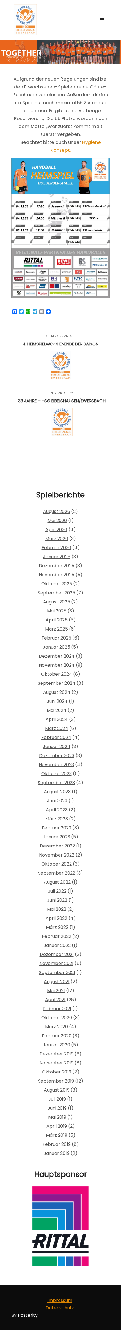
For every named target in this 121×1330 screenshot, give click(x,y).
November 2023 (56, 764)
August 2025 (56, 602)
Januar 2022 (57, 945)
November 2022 (56, 855)
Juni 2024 (57, 701)
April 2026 (56, 529)
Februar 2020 (56, 1036)
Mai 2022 (56, 909)
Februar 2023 (56, 828)
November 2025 (56, 574)
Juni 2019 (57, 1108)
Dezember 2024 (57, 656)
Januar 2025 (56, 647)
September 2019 (56, 1081)
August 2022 (57, 882)
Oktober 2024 (56, 674)
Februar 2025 (56, 638)
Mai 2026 (57, 520)
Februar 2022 (56, 936)
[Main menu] (102, 19)
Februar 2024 (56, 737)
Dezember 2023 (56, 755)
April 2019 (56, 1126)
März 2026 (56, 538)
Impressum (59, 1300)
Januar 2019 (57, 1153)
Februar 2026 (56, 547)
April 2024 (57, 719)
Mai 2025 (56, 611)
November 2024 (57, 665)
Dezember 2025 (56, 565)
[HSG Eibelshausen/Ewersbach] (25, 20)
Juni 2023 (57, 800)
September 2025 (56, 593)
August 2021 (57, 981)
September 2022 (56, 873)
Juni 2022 (57, 900)
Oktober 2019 (56, 1072)
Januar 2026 (56, 556)
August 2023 (57, 791)
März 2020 (56, 1026)
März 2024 (56, 728)
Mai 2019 (57, 1117)
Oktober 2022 (56, 864)
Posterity (28, 1315)
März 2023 (56, 819)
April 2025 (57, 620)
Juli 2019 (57, 1099)
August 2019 (57, 1090)
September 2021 (57, 972)
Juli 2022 (57, 891)
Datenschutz (60, 1308)
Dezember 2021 (57, 954)
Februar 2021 (57, 1008)
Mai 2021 (56, 990)
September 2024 (56, 683)
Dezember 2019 (56, 1054)
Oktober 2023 (56, 773)
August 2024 (56, 692)
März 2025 (56, 629)
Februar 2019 (56, 1144)
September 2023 (56, 782)
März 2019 (56, 1135)
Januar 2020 (56, 1045)
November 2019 (56, 1063)
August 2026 (56, 511)
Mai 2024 (56, 710)
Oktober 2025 (56, 584)
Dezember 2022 (57, 846)
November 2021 (56, 963)
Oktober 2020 (56, 1017)
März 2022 (57, 927)
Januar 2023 (56, 837)
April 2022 (56, 918)
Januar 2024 (56, 746)
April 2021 (55, 999)
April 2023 (57, 810)
